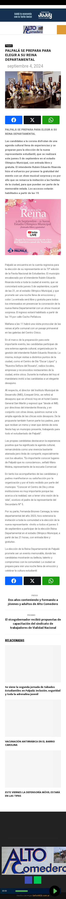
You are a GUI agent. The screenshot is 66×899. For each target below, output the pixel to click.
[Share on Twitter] (32, 120)
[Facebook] (28, 880)
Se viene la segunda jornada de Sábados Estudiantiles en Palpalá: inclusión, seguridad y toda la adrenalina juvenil (32, 691)
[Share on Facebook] (13, 120)
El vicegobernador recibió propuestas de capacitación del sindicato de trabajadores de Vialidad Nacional (33, 623)
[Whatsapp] (37, 880)
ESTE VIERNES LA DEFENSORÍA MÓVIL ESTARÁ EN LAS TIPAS (32, 794)
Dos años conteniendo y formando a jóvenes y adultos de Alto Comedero (33, 602)
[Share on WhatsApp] (51, 120)
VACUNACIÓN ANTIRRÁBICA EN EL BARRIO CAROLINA (30, 743)
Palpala (9, 46)
